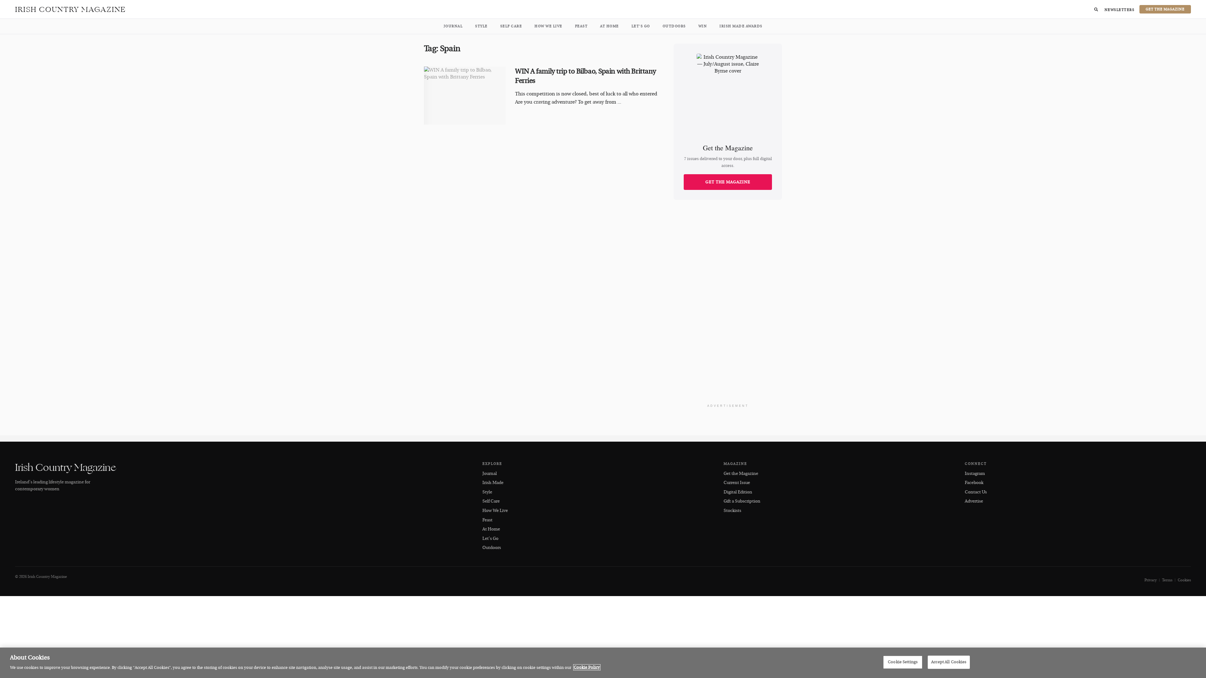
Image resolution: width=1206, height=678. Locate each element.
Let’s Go (641, 26)
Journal (453, 26)
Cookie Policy (587, 667)
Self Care (511, 26)
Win (702, 26)
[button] (1096, 9)
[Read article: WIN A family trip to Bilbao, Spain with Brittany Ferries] (465, 96)
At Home (609, 26)
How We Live (548, 26)
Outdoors (674, 26)
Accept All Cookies (948, 662)
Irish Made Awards (741, 26)
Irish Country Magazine (70, 9)
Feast (581, 26)
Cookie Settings (903, 662)
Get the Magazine (727, 182)
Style (481, 26)
